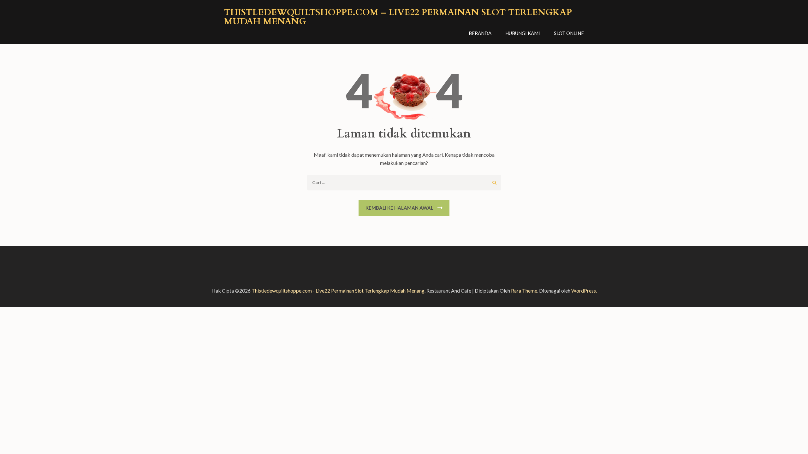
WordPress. (584, 291)
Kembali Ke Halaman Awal (399, 208)
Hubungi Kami (522, 33)
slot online (569, 33)
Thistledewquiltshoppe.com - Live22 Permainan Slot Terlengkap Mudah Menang (338, 291)
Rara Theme (524, 291)
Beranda (480, 33)
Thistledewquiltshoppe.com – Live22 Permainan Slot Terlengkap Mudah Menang (398, 16)
